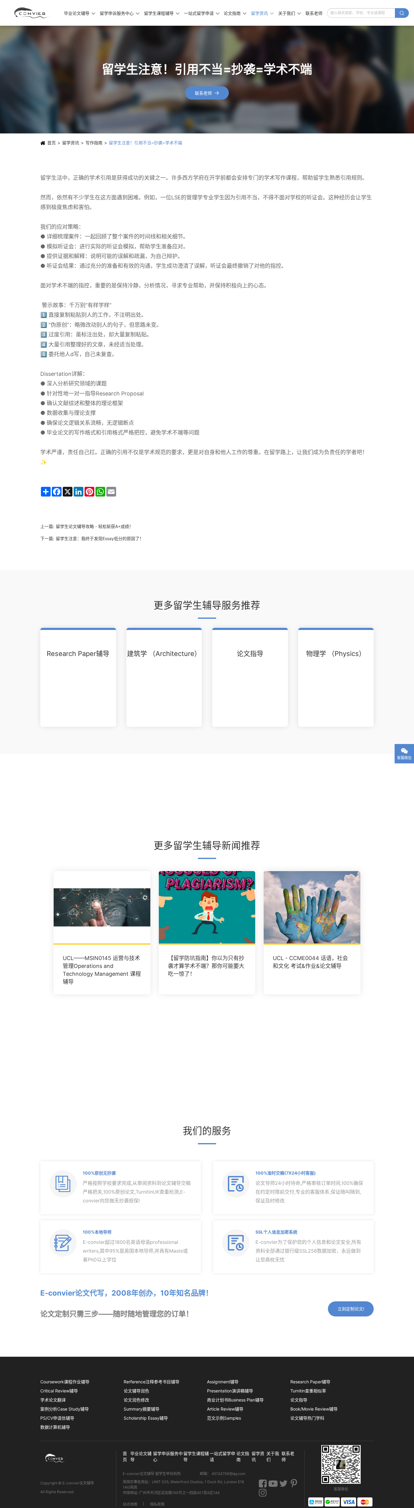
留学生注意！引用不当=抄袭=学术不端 (145, 142)
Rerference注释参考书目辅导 (151, 1381)
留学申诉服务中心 (119, 13)
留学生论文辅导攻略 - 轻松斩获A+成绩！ (94, 526)
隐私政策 (157, 1504)
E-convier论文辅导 (78, 1483)
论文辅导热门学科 (307, 1418)
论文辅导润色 (136, 1390)
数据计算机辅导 (55, 1427)
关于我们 (289, 13)
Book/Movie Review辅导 (314, 1408)
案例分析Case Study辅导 (64, 1408)
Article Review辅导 (225, 1408)
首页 (51, 142)
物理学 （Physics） (336, 653)
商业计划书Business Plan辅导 (235, 1399)
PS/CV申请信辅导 (57, 1418)
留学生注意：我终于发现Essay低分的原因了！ (100, 538)
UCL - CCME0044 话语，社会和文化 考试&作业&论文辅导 (310, 962)
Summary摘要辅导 (141, 1408)
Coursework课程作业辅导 (64, 1381)
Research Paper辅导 (78, 653)
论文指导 (250, 653)
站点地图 (130, 1504)
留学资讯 (262, 13)
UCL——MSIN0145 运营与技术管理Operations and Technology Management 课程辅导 (102, 970)
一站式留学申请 (201, 13)
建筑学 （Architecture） (164, 653)
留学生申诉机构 (168, 1473)
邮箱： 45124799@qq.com (222, 1473)
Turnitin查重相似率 (308, 1390)
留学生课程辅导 (161, 13)
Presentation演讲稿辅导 (230, 1390)
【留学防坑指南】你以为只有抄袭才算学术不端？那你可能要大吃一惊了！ (206, 966)
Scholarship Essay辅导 (146, 1418)
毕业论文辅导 (79, 13)
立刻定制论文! (351, 1308)
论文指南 (235, 13)
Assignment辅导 (223, 1381)
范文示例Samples (224, 1418)
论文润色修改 (136, 1399)
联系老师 (313, 13)
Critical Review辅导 (59, 1390)
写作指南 (93, 142)
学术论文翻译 (53, 1399)
